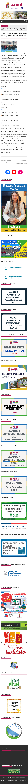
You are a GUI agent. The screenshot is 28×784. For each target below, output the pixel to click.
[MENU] (27, 21)
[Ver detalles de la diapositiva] (14, 625)
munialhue (10, 40)
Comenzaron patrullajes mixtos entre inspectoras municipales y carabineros (6, 160)
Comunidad (4, 155)
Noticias (8, 155)
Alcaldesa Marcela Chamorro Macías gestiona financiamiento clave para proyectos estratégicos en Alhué (21, 162)
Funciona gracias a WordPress (7, 780)
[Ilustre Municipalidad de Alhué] (14, 18)
